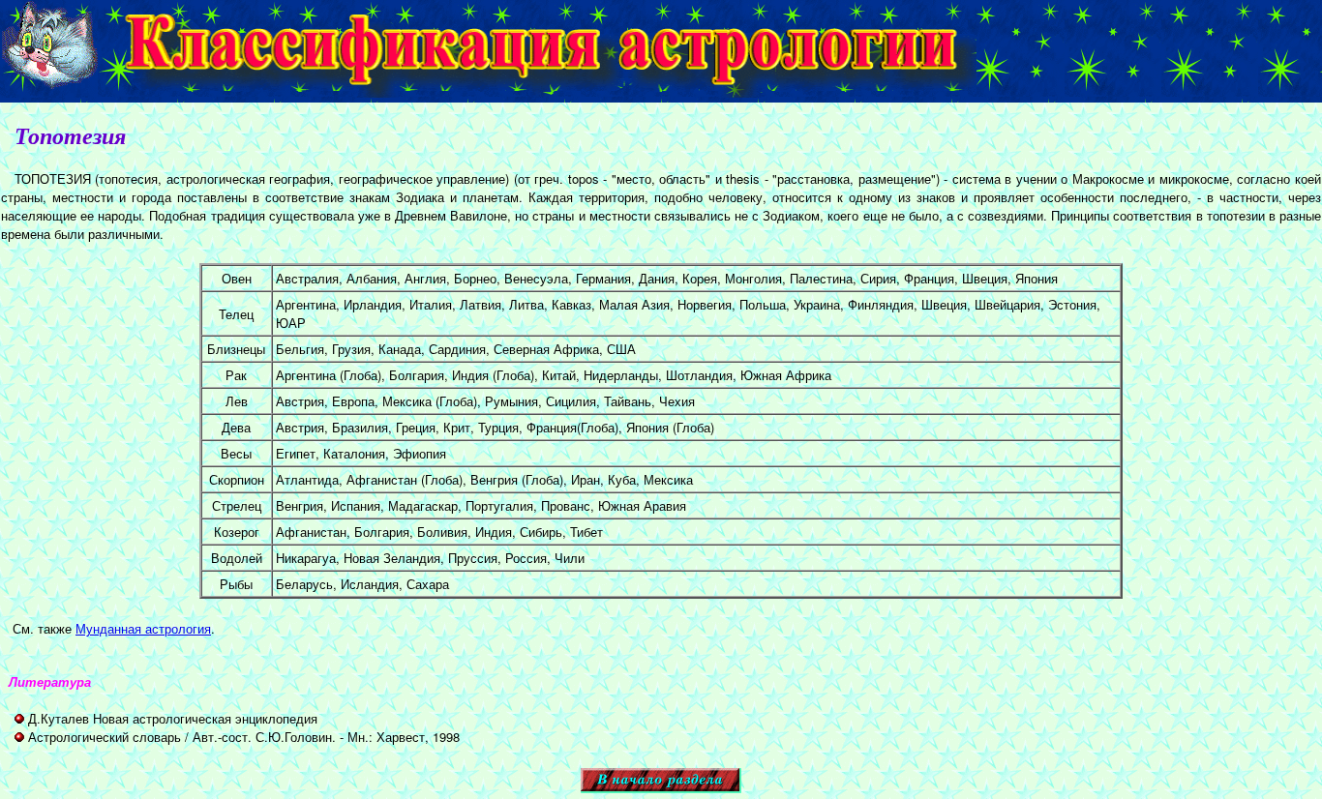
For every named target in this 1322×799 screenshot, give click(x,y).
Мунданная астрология (143, 628)
